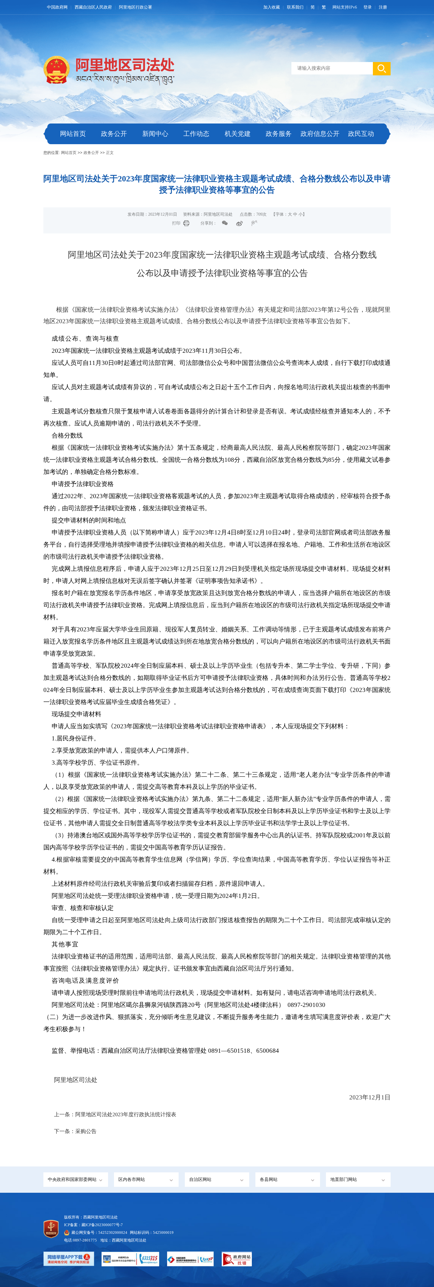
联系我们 (295, 7)
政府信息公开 (320, 133)
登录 (367, 7)
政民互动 (361, 133)
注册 (383, 7)
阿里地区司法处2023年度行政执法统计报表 (125, 1114)
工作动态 (196, 133)
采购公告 (86, 1131)
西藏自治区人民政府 (93, 7)
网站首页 (73, 133)
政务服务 (279, 133)
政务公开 (114, 133)
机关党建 (238, 133)
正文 (110, 152)
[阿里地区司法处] (56, 69)
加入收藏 (271, 7)
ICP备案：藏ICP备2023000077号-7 (93, 1225)
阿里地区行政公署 (135, 7)
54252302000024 (112, 1232)
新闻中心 (155, 133)
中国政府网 (57, 7)
